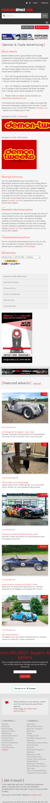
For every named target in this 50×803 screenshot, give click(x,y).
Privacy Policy (9, 288)
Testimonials (8, 300)
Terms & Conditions (11, 294)
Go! (44, 16)
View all (37, 383)
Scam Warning (9, 306)
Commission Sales (11, 282)
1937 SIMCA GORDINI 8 (10, 635)
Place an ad (42, 27)
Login (35, 3)
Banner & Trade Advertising (14, 276)
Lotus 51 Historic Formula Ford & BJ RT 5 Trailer (20, 585)
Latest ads (28, 27)
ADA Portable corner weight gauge (15, 483)
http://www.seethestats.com (14, 98)
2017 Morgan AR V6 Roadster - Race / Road (18, 432)
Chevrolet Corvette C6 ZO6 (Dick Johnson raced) (20, 534)
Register (44, 3)
